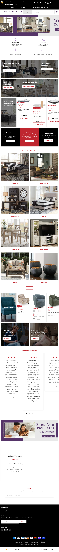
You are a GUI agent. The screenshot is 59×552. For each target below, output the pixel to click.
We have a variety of (43, 44)
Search (13, 540)
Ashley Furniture (21, 112)
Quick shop (24, 115)
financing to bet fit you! (43, 45)
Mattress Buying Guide (41, 540)
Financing (30, 540)
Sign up (23, 521)
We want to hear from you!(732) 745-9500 (16, 45)
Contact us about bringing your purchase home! (43, 54)
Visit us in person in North (15, 54)
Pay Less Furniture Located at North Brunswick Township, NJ (27, 542)
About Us (18, 540)
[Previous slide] (4, 25)
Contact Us (23, 540)
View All (29, 288)
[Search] (52, 12)
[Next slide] (55, 25)
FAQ (34, 540)
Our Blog (43, 542)
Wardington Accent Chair (24, 311)
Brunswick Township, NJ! (16, 55)
